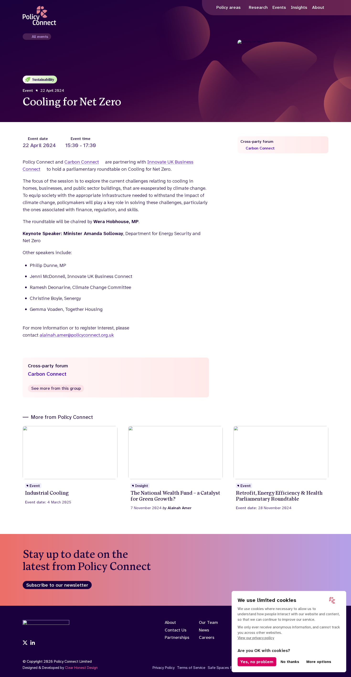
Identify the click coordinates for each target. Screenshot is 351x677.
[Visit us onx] (25, 643)
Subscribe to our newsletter (57, 585)
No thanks (290, 661)
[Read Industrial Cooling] (70, 465)
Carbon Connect (81, 162)
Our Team (208, 622)
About (170, 622)
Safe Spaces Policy (224, 667)
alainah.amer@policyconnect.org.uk (77, 335)
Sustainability (43, 79)
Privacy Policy (163, 667)
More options (318, 661)
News (204, 630)
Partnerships (177, 637)
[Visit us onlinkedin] (32, 643)
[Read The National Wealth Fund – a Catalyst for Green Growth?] (175, 468)
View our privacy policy (256, 637)
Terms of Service (191, 667)
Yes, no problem (256, 661)
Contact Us (175, 630)
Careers (206, 637)
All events (40, 36)
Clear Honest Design (81, 667)
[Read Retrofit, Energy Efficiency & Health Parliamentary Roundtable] (281, 468)
